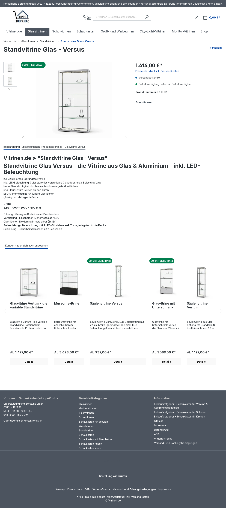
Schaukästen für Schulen (93, 421)
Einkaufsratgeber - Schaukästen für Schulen (180, 412)
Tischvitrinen (86, 412)
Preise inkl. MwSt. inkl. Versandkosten (157, 71)
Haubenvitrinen (88, 408)
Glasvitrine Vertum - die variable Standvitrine (28, 305)
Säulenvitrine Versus (106, 303)
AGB (156, 434)
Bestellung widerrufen (113, 475)
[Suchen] (147, 16)
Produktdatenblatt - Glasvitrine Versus (63, 146)
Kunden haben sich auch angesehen (26, 245)
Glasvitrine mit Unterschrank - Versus (164, 305)
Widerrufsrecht (163, 438)
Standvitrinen (86, 430)
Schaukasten (86, 434)
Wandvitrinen (86, 426)
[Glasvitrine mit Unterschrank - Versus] (166, 281)
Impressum (160, 425)
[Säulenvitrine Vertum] (201, 281)
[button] (10, 89)
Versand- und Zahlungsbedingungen (175, 442)
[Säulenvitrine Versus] (118, 281)
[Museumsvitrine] (69, 281)
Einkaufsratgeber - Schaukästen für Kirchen (179, 416)
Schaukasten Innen (90, 448)
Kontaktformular (33, 420)
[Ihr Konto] (196, 17)
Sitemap (158, 420)
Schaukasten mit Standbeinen (96, 439)
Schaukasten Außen (90, 443)
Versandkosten (140, 496)
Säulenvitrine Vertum (197, 305)
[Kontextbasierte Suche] (86, 17)
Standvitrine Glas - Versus (77, 41)
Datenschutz (161, 429)
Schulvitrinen (86, 417)
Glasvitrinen (85, 403)
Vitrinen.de (10, 41)
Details (29, 361)
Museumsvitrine (66, 303)
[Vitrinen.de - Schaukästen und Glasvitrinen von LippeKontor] (21, 16)
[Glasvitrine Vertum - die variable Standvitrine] (29, 281)
